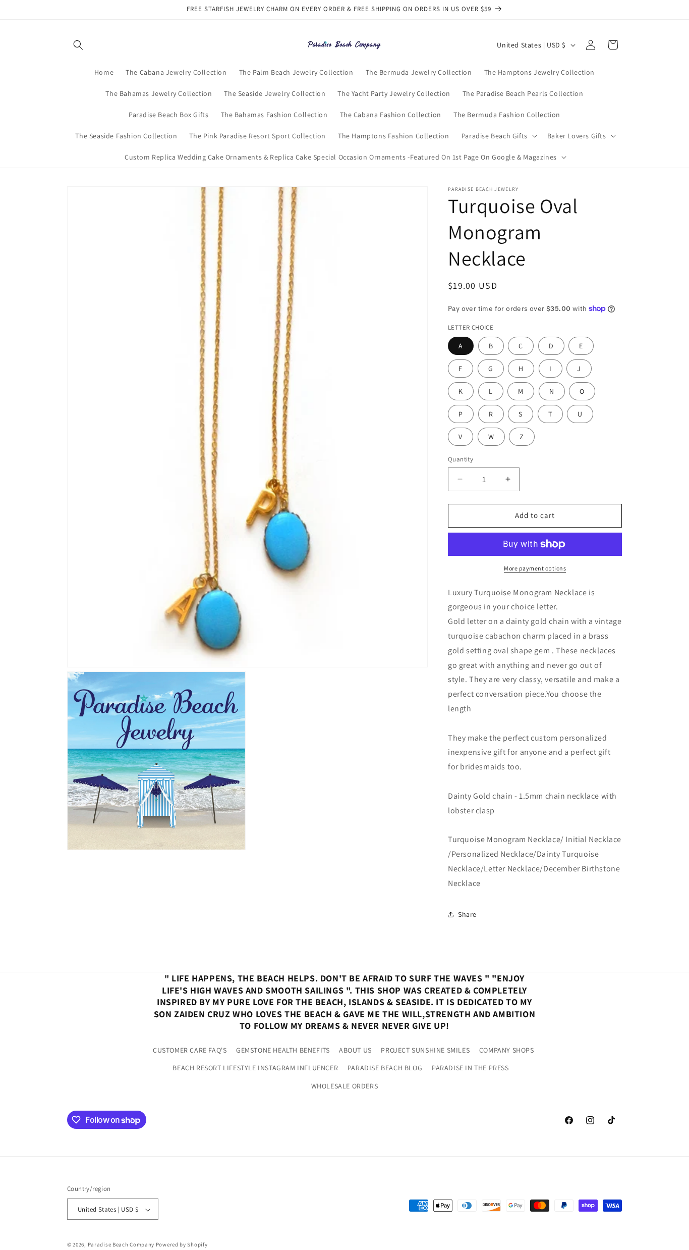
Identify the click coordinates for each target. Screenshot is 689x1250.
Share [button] (467, 914)
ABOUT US (355, 1050)
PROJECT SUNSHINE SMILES (425, 1050)
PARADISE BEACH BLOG (385, 1067)
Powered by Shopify (182, 1244)
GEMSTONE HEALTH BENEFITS (282, 1050)
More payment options (535, 568)
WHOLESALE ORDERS (344, 1085)
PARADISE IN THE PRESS (470, 1067)
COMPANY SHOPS (506, 1050)
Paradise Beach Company (121, 1244)
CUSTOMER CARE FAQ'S (189, 1050)
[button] (78, 45)
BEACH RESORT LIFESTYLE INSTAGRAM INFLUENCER (255, 1067)
